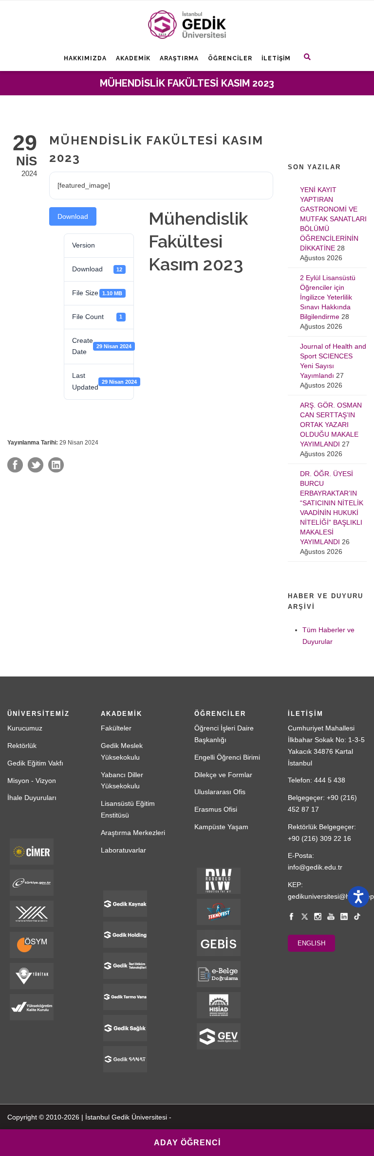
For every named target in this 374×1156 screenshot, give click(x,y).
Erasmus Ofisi (215, 809)
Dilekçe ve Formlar (223, 775)
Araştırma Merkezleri (133, 832)
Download (72, 216)
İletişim (276, 58)
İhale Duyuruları (31, 797)
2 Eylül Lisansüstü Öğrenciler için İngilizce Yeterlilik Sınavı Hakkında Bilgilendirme (327, 297)
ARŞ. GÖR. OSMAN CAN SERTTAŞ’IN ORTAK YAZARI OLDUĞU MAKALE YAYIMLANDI (331, 424)
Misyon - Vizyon (31, 780)
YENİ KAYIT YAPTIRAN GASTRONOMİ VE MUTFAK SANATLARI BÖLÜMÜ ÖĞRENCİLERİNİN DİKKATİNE (333, 219)
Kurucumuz (24, 728)
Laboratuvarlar (123, 850)
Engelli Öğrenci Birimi (227, 757)
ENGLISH (311, 943)
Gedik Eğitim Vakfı (35, 763)
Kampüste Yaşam (221, 827)
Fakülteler (116, 728)
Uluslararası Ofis (219, 792)
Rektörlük (22, 745)
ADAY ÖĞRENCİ (187, 1142)
